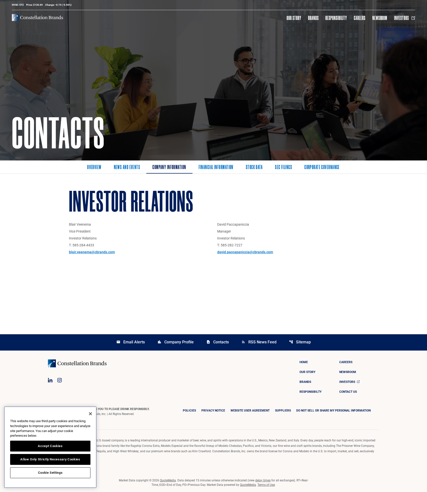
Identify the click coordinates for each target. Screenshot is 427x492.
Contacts (217, 342)
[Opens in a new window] (50, 380)
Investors (401, 18)
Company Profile (175, 342)
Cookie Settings (50, 472)
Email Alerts (130, 342)
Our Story (294, 18)
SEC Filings (283, 168)
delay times (263, 480)
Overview (94, 168)
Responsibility (336, 18)
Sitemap (300, 342)
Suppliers (283, 410)
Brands (313, 18)
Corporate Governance (322, 168)
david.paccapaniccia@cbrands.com (245, 252)
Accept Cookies (50, 446)
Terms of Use (266, 485)
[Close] (90, 413)
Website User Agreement (250, 410)
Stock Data (254, 168)
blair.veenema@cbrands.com (92, 252)
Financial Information (216, 168)
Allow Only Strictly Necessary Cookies (50, 459)
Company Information (169, 168)
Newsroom (379, 18)
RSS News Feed (259, 342)
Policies (189, 410)
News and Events (127, 168)
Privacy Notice (213, 410)
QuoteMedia (168, 480)
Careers (359, 18)
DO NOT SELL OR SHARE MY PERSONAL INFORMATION (333, 410)
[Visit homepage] (37, 17)
